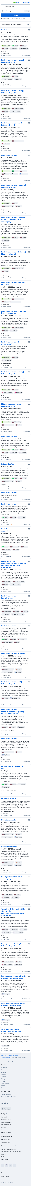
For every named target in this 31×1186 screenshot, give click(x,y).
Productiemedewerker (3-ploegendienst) (10, 343)
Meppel (3, 1085)
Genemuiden (4, 1070)
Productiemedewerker (9, 155)
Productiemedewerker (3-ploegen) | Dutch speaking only (13, 253)
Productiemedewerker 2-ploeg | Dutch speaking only (12, 373)
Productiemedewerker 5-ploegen (13, 30)
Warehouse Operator (8, 798)
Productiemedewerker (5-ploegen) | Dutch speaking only (13, 312)
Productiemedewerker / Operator (13, 653)
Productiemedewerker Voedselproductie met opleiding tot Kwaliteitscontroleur (12, 712)
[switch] (28, 24)
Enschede (3, 1072)
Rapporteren (27, 55)
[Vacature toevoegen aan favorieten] (29, 30)
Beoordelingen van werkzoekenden (11, 1151)
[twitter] (10, 1165)
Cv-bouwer (4, 1157)
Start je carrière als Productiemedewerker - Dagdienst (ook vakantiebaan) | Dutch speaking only (13, 564)
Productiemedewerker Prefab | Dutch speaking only (12, 124)
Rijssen (3, 1088)
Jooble (11, 1182)
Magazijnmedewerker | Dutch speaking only (11, 878)
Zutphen (3, 1076)
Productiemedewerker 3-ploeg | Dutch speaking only (12, 92)
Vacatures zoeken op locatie (8, 1096)
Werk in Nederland (6, 1132)
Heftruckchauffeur (7, 464)
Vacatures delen (5, 1139)
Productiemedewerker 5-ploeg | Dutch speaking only (12, 61)
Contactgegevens (6, 1125)
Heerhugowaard (5, 1083)
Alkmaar (3, 1081)
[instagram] (6, 1165)
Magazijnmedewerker (9, 820)
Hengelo (3, 1074)
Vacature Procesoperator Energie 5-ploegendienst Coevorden (13, 1004)
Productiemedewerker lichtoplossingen (9, 597)
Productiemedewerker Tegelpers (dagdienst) (13, 284)
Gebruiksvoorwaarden (7, 1173)
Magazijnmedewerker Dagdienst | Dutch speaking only (13, 945)
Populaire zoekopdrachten (8, 1061)
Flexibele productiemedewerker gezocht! (12, 530)
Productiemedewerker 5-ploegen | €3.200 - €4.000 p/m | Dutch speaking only (13, 220)
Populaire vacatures (6, 1094)
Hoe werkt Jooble (6, 1119)
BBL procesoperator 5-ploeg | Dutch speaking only (11, 405)
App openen (26, 2)
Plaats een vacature (6, 1142)
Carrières (3, 1127)
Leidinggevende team (7, 1122)
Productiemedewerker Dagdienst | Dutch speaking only (13, 186)
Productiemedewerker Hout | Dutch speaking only (11, 683)
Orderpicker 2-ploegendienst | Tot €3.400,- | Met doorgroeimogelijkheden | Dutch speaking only (13, 912)
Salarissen (4, 1154)
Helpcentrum (4, 1130)
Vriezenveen (4, 1067)
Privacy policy (5, 1176)
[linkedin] (14, 1165)
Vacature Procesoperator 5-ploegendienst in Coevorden (11, 1030)
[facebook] (2, 1165)
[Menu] (2, 2)
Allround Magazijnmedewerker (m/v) (12, 767)
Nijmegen (3, 1079)
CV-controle (4, 1159)
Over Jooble (4, 1117)
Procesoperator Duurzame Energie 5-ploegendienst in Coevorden (13, 977)
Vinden (15, 15)
